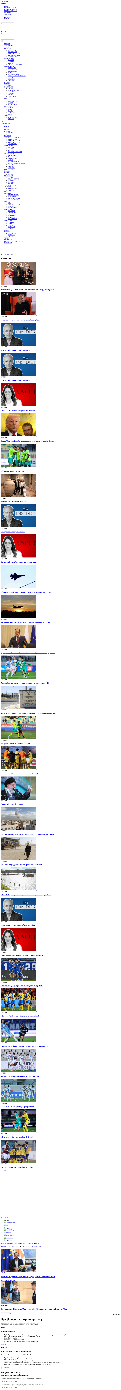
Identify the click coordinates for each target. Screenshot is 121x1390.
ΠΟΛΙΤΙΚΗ (7, 48)
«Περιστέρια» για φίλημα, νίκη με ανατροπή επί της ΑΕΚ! (22, 986)
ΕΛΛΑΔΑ (11, 61)
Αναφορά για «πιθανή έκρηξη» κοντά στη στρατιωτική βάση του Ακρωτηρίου (29, 713)
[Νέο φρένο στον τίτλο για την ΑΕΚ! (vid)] (36, 738)
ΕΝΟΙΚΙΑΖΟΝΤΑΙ (13, 195)
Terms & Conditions (10, 1243)
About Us (29, 1243)
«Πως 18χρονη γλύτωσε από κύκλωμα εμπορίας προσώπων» (22, 955)
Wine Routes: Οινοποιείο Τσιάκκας (13, 501)
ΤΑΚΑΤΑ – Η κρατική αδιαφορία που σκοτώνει (18, 411)
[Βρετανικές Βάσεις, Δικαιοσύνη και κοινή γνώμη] (36, 557)
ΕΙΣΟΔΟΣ (7, 18)
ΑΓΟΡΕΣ (10, 72)
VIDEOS (7, 238)
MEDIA (6, 230)
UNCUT (10, 236)
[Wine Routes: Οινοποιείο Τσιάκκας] (36, 496)
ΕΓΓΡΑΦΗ (4, 1344)
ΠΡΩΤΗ (6, 129)
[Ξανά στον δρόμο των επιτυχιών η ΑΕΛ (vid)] (36, 1162)
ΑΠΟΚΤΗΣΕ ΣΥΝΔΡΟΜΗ (9, 1381)
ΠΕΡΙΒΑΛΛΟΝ (9, 169)
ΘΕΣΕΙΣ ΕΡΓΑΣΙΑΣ (13, 199)
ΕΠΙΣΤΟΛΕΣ (8, 243)
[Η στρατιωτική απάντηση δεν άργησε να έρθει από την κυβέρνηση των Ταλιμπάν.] (36, 859)
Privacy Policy (21, 1243)
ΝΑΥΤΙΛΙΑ (11, 80)
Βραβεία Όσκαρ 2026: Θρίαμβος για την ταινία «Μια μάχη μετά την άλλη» (28, 290)
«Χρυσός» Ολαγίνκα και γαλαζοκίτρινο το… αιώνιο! (20, 1016)
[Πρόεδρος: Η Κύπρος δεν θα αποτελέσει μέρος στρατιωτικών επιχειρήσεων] (36, 648)
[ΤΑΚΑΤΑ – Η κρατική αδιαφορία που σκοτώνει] (36, 405)
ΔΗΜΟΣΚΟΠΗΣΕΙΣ (14, 55)
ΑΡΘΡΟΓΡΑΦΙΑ (13, 117)
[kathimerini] (8, 1228)
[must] (6, 1225)
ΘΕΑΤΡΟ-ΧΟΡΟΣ (13, 90)
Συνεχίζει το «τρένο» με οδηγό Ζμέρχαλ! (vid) (17, 1107)
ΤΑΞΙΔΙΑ (10, 111)
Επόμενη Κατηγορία (6, 1313)
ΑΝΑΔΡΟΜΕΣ (12, 215)
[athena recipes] (9, 1235)
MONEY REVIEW (13, 74)
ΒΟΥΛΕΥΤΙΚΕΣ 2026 (14, 50)
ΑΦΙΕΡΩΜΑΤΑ (8, 209)
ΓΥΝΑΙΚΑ (11, 107)
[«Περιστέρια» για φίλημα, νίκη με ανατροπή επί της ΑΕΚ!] (36, 980)
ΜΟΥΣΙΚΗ (11, 92)
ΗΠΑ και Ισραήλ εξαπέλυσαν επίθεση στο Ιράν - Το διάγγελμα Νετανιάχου (27, 834)
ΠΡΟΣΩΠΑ (11, 217)
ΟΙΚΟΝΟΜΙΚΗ (9, 66)
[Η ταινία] (36, 284)
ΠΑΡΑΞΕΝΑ (12, 85)
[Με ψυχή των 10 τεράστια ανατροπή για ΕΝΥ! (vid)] (36, 769)
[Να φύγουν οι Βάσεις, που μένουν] (36, 526)
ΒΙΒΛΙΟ (10, 95)
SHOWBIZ (11, 109)
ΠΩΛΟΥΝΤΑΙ (12, 196)
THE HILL (11, 119)
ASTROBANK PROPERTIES (17, 76)
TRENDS (10, 77)
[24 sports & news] (9, 1222)
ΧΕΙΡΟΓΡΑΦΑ (12, 96)
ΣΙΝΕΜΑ (10, 88)
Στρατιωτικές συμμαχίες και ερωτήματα (15, 350)
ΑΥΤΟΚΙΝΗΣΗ (12, 104)
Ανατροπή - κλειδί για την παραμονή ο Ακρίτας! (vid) (20, 1076)
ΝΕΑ (9, 100)
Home (6, 6)
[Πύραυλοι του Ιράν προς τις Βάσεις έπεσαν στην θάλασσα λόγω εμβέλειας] (36, 587)
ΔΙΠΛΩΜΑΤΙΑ (12, 56)
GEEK (6, 98)
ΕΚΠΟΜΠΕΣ (8, 231)
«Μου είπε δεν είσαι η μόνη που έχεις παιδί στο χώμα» (20, 320)
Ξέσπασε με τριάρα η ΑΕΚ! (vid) (12, 471)
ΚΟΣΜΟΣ (7, 84)
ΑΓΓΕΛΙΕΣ (7, 193)
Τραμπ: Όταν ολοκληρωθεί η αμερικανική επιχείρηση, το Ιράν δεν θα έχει (27, 441)
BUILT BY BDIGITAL (7, 1246)
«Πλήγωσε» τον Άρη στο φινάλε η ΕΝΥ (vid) (17, 1137)
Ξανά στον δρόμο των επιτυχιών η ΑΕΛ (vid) (17, 1167)
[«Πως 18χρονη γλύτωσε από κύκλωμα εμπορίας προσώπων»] (36, 950)
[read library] (8, 1240)
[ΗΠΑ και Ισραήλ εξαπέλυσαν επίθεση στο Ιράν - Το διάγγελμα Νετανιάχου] (36, 829)
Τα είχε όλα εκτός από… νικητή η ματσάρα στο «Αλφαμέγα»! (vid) (25, 683)
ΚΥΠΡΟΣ (7, 44)
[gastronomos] (8, 1238)
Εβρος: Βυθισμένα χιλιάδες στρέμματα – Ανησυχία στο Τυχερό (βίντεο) (26, 895)
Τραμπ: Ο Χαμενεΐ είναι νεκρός (12, 804)
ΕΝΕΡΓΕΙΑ (11, 79)
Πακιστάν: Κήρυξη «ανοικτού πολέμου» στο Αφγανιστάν (21, 865)
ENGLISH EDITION (10, 11)
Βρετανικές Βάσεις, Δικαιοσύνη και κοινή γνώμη (18, 562)
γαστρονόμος (8, 12)
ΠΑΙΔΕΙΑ (11, 45)
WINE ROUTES (13, 233)
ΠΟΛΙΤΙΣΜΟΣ (8, 87)
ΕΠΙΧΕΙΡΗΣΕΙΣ (12, 71)
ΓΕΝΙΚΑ (10, 214)
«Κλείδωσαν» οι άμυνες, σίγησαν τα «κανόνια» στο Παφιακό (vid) (24, 1046)
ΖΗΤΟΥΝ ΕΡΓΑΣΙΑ (14, 198)
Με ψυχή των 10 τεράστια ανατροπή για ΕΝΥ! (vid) (19, 774)
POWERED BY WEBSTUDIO (31, 1246)
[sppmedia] (4, 1217)
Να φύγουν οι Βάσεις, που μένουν (13, 532)
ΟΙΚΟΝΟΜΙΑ (12, 68)
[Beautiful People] (9, 1230)
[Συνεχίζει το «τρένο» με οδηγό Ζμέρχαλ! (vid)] (36, 1101)
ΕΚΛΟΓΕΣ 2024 (12, 52)
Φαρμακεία (7, 14)
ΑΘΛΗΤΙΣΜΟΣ (9, 58)
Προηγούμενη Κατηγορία (8, 1280)
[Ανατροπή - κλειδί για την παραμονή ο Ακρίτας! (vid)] (36, 1071)
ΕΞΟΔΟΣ (10, 114)
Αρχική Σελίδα (5, 254)
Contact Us (36, 1243)
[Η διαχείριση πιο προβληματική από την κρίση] (36, 920)
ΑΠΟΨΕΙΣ (7, 115)
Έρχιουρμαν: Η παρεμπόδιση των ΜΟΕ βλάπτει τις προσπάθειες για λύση (34, 1309)
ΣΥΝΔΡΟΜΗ (5, 1367)
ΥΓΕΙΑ (10, 47)
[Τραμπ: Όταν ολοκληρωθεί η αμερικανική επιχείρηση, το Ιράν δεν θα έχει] (36, 436)
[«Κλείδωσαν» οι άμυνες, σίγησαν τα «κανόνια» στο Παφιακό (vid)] (36, 1041)
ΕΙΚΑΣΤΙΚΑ (12, 93)
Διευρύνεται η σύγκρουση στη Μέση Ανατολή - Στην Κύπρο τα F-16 (25, 622)
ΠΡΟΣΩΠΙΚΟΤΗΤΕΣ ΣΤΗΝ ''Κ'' (14, 241)
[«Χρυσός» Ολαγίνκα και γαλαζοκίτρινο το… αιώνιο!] (36, 1011)
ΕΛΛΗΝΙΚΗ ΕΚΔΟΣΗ (11, 9)
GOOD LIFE (8, 106)
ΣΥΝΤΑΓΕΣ (11, 112)
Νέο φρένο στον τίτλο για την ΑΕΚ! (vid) (15, 744)
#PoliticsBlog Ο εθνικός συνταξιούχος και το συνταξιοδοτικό (28, 1276)
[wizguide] (7, 1232)
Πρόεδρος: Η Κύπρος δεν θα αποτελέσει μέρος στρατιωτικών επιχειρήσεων (28, 653)
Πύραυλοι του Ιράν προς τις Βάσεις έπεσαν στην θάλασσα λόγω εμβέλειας (27, 592)
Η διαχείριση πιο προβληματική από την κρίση (18, 925)
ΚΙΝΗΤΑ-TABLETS (14, 101)
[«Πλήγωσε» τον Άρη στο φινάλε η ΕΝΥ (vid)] (36, 1132)
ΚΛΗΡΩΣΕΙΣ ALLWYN (15, 64)
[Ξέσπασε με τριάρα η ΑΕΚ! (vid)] (36, 466)
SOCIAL (10, 103)
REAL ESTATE (12, 69)
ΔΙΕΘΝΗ (10, 63)
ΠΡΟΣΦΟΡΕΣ (8, 239)
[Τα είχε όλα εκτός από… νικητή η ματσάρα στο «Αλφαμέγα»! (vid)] (36, 678)
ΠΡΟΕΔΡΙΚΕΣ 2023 (14, 53)
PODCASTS (11, 235)
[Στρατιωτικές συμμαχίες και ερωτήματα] (36, 345)
